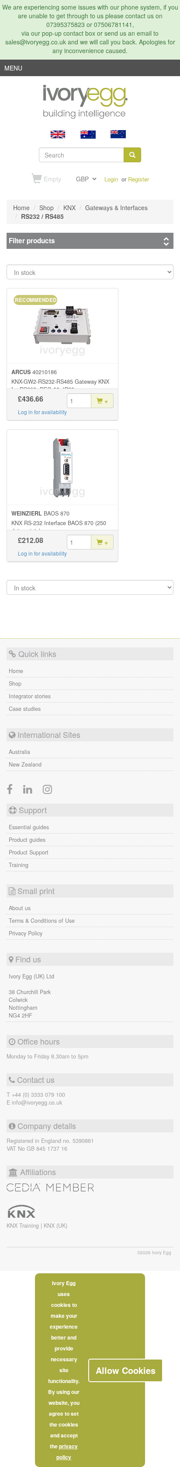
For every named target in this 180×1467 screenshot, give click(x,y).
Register (138, 179)
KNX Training (24, 1225)
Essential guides (29, 827)
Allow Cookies (126, 1370)
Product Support (28, 852)
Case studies (25, 709)
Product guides (27, 840)
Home (16, 671)
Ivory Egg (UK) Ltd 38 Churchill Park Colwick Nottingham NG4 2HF (31, 995)
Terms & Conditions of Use (42, 920)
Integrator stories (30, 696)
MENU (13, 69)
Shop (15, 683)
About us (20, 908)
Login (111, 179)
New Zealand (25, 764)
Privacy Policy (25, 933)
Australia (19, 752)
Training (18, 865)
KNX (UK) (55, 1225)
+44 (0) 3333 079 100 (38, 1095)
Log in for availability (42, 411)
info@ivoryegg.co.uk (37, 1102)
